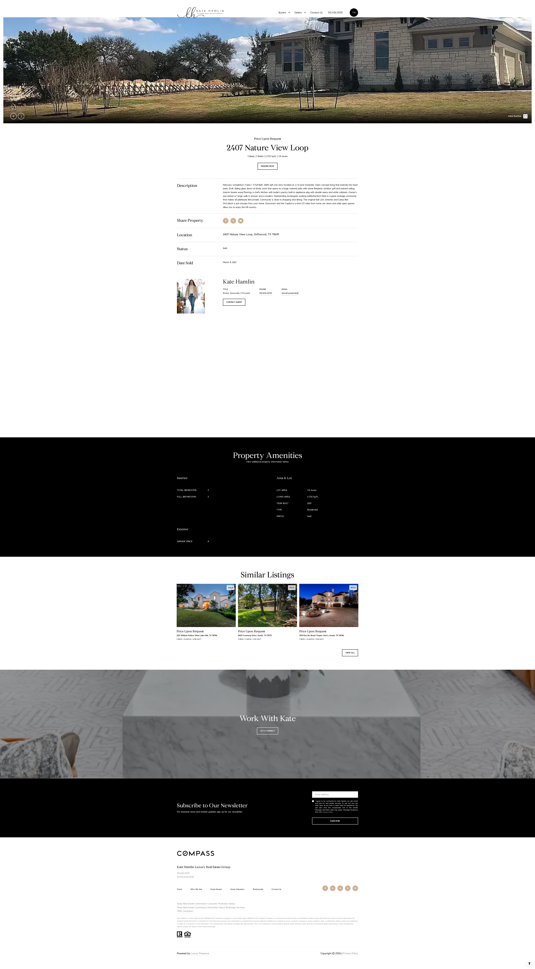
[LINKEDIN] (340, 888)
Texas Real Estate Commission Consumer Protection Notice (206, 903)
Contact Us (276, 889)
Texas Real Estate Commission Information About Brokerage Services (211, 907)
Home (179, 889)
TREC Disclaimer (185, 911)
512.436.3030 (335, 12)
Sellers (298, 12)
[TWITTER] (348, 888)
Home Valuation (237, 889)
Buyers (282, 12)
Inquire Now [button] (267, 166)
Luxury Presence (200, 953)
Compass (226, 918)
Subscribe (335, 821)
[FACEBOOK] (325, 888)
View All (350, 653)
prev (13, 116)
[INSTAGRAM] (332, 888)
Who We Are (196, 889)
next (21, 116)
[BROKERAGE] (355, 888)
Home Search (216, 889)
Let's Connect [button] (267, 731)
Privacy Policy (328, 812)
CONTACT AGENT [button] (234, 302)
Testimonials (258, 889)
